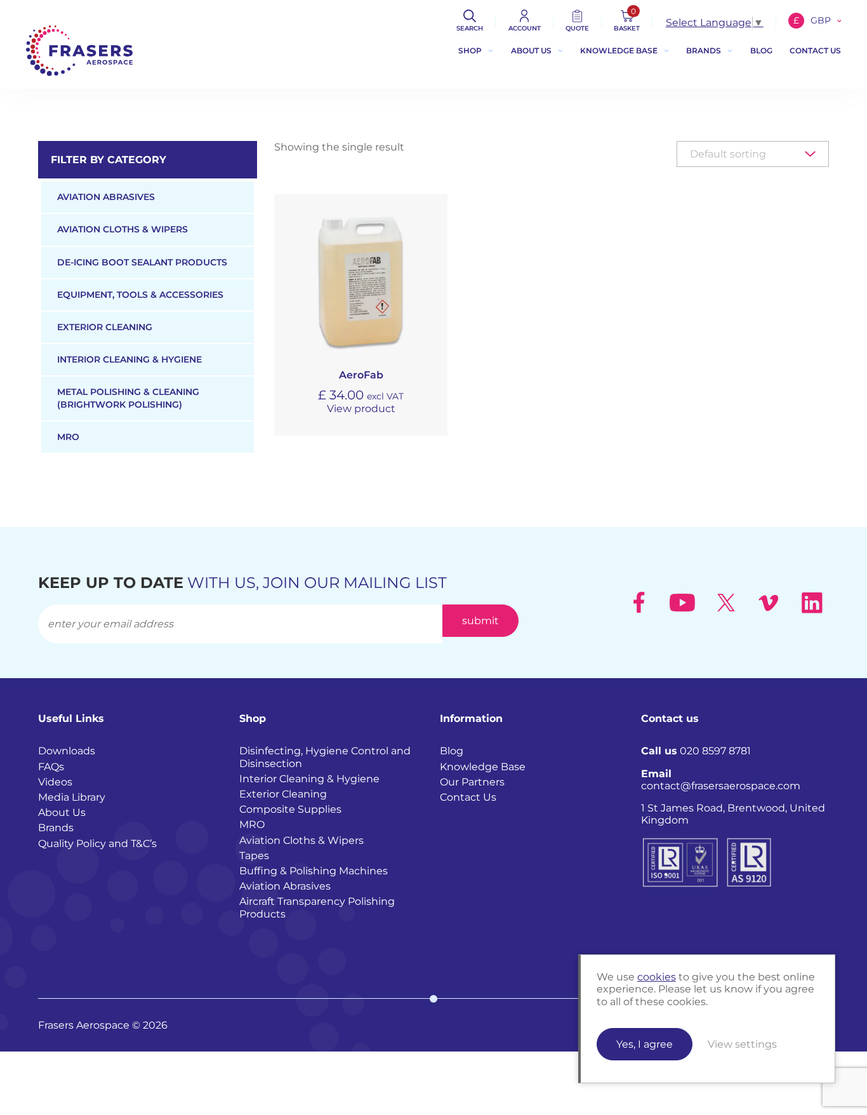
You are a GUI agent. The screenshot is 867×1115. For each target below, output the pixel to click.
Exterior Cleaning (104, 327)
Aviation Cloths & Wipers (122, 229)
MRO (68, 437)
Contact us (815, 50)
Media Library (71, 797)
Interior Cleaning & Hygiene (129, 359)
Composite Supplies (290, 809)
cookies (656, 977)
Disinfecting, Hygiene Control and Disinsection (325, 757)
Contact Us (468, 797)
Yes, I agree (644, 1044)
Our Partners (472, 782)
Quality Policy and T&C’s (97, 844)
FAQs (51, 767)
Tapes (254, 856)
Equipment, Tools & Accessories (140, 294)
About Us (531, 50)
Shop (470, 50)
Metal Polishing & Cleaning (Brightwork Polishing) (128, 398)
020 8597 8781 (696, 751)
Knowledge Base (619, 50)
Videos (55, 782)
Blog (761, 50)
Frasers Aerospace (79, 50)
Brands (703, 50)
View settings (742, 1044)
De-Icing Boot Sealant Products (142, 262)
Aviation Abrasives (106, 197)
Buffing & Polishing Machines (313, 871)
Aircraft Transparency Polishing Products (317, 907)
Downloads (66, 751)
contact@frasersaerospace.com (720, 780)
